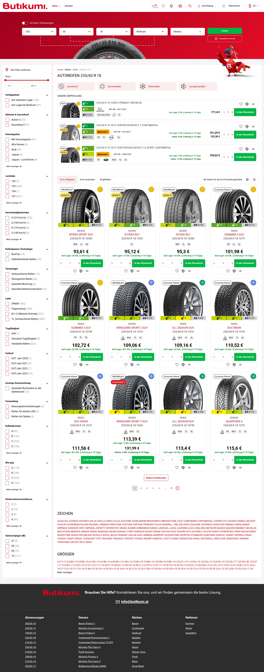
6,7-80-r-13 (94, 568)
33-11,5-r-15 (195, 575)
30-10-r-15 (182, 572)
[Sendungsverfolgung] (154, 6)
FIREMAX (104, 531)
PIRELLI (199, 538)
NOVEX (149, 538)
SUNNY (230, 541)
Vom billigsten (67, 182)
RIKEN (252, 538)
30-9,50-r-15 (204, 572)
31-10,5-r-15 (227, 572)
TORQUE (77, 545)
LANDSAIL (163, 534)
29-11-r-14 (160, 572)
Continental (138, 635)
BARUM (142, 527)
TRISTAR (128, 545)
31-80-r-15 (90, 575)
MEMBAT (240, 534)
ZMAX (88, 548)
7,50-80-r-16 (160, 568)
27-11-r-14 (99, 572)
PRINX (237, 538)
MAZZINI (230, 534)
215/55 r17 (30, 649)
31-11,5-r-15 (66, 575)
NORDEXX (139, 538)
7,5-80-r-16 (149, 568)
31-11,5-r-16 (78, 575)
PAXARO (181, 538)
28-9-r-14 (109, 572)
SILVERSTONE (172, 541)
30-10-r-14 (171, 572)
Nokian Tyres (138, 658)
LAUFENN (182, 534)
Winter (188, 635)
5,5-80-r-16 (83, 568)
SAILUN (132, 541)
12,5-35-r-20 (243, 568)
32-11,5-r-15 (134, 575)
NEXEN (113, 538)
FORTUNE (138, 531)
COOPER (217, 527)
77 (175, 494)
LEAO (191, 534)
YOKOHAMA (63, 548)
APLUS (93, 527)
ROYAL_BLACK (110, 541)
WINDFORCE (232, 545)
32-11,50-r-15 (147, 575)
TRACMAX (107, 545)
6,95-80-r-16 (117, 568)
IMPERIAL (90, 534)
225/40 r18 (30, 644)
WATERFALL (207, 545)
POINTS (216, 538)
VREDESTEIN (186, 545)
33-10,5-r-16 (183, 575)
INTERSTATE (112, 534)
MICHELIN (251, 534)
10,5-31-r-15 (182, 568)
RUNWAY (123, 541)
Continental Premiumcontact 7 (94, 644)
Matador (136, 644)
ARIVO (109, 527)
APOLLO (101, 527)
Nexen (135, 654)
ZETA (82, 548)
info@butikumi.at (134, 608)
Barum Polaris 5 (87, 630)
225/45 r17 (30, 635)
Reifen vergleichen (171, 6)
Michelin (136, 649)
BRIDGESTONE (169, 527)
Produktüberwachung (253, 107)
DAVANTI (232, 527)
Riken (135, 668)
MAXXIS (221, 534)
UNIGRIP (147, 545)
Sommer (189, 630)
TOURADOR (89, 545)
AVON (135, 527)
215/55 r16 (30, 668)
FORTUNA (127, 531)
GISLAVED (184, 531)
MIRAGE (85, 538)
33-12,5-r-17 (244, 575)
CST (225, 527)
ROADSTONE (64, 541)
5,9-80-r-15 (72, 568)
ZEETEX (74, 548)
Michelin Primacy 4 (88, 663)
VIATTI (167, 545)
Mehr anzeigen (13, 170)
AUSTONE (126, 527)
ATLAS (116, 527)
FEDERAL (94, 531)
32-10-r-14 (100, 575)
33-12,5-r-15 (218, 575)
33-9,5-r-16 (159, 575)
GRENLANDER (242, 531)
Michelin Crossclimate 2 (91, 635)
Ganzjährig (190, 639)
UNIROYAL (157, 545)
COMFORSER (190, 527)
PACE (174, 538)
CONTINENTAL (205, 527)
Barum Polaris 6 (87, 639)
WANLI (196, 545)
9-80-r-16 (171, 568)
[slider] (5, 83)
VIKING (174, 545)
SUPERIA (239, 541)
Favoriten (163, 6)
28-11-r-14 (141, 572)
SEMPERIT (158, 541)
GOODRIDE (206, 531)
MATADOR (211, 534)
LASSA (172, 534)
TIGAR (69, 545)
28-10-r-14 (130, 572)
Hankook (136, 639)
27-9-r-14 (89, 572)
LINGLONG (199, 534)
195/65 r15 (30, 639)
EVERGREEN (73, 531)
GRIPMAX (62, 534)
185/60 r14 (30, 663)
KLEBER (132, 534)
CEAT (180, 527)
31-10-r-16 (215, 572)
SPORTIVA (185, 541)
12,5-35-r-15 (218, 568)
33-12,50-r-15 (231, 575)
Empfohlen (105, 182)
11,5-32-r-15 (194, 568)
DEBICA (242, 527)
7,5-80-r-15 (138, 568)
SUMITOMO (209, 541)
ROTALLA (97, 541)
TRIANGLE (118, 545)
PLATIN (207, 538)
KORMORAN (142, 534)
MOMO (93, 538)
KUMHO (153, 534)
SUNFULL (221, 541)
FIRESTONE (115, 531)
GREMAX (229, 531)
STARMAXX (197, 541)
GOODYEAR (218, 531)
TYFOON (138, 545)
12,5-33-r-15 (206, 568)
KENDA (123, 534)
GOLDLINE (195, 531)
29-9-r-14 (150, 572)
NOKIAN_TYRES (125, 538)
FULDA (157, 531)
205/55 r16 (30, 630)
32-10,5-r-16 (122, 575)
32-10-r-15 (111, 575)
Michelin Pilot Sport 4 (90, 654)
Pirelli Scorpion (86, 658)
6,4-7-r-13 (61, 568)
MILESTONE (63, 538)
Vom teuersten (87, 182)
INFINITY (100, 534)
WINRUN (244, 545)
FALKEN (84, 531)
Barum (135, 630)
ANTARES (84, 527)
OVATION (165, 538)
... (167, 494)
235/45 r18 (30, 654)
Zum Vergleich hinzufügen (247, 107)
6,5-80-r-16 (105, 568)
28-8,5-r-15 (119, 572)
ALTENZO (73, 527)
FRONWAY (148, 531)
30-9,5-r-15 (192, 572)
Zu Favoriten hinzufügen (240, 107)
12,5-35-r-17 (231, 568)
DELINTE (250, 527)
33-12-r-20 (207, 575)
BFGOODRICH (154, 527)
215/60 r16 (30, 658)
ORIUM (156, 538)
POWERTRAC (227, 538)
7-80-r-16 (127, 568)
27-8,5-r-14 (79, 572)
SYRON (247, 541)
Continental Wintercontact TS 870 (96, 649)
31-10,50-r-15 (239, 572)
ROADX (75, 541)
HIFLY (82, 534)
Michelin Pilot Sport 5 (90, 668)
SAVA (140, 541)
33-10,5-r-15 (171, 575)
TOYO (98, 545)
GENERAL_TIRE (170, 531)
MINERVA (75, 538)
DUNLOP (61, 531)
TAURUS (61, 545)
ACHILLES (62, 527)
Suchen (225, 31)
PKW (75, 73)
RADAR (245, 538)
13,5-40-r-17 (67, 572)
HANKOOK (73, 534)
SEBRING (147, 541)
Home (60, 73)
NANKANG (103, 538)
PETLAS (190, 538)
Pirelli (135, 663)
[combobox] (39, 31)
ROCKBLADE (85, 541)
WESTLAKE (220, 545)
